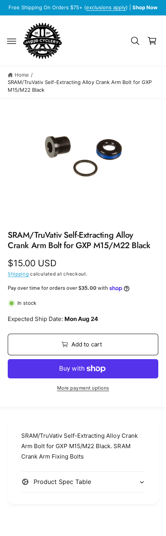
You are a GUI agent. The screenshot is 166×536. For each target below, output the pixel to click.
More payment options (83, 388)
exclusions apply (106, 7)
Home (22, 75)
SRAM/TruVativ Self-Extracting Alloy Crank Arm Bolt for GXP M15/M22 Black (80, 86)
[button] (11, 40)
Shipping (18, 274)
